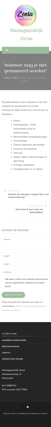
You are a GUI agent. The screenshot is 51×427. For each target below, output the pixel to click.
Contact (6, 353)
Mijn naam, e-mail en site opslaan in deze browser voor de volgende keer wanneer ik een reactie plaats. (26, 283)
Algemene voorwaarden (14, 340)
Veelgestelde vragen (12, 359)
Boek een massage (10, 346)
